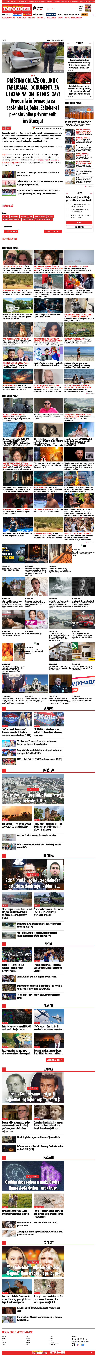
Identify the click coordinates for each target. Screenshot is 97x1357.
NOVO (3, 15)
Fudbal (4, 961)
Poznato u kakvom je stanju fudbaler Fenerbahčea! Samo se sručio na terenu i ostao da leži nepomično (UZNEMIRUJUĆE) (39, 987)
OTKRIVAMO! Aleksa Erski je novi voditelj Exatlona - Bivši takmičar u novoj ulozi (48, 732)
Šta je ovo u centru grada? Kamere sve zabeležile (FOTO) (33, 798)
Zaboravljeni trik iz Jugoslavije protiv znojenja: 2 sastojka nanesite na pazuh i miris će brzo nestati (40, 1233)
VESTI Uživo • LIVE (57, 1352)
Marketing (51, 1336)
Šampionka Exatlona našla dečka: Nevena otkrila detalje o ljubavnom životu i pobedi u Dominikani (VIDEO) (39, 752)
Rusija (67, 18)
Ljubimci (5, 1207)
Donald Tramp (76, 18)
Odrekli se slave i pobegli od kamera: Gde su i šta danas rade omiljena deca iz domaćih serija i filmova (48, 1125)
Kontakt (50, 1340)
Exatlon (5, 725)
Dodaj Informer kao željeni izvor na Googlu (49, 128)
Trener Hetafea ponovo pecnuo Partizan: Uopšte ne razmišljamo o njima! (38, 996)
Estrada (33, 1262)
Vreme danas (21, 18)
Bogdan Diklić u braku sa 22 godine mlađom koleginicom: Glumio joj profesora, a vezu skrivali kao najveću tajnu (16, 1127)
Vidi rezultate (79, 227)
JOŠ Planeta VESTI (53, 1060)
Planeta (59, 15)
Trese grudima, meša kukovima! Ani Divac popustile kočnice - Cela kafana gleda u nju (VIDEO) (48, 1299)
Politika (8, 15)
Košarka (37, 961)
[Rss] (84, 1339)
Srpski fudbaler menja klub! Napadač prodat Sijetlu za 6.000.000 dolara (13, 968)
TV (2, 1340)
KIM (31, 216)
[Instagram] (78, 1339)
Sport (27, 1336)
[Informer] (48, 8)
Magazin (71, 15)
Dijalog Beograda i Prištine (12, 220)
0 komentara (12, 231)
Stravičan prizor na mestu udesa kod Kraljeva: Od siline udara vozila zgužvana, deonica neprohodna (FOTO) (17, 913)
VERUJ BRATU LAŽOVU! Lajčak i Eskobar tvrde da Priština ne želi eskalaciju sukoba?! (38, 174)
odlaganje (15, 216)
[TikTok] (87, 1339)
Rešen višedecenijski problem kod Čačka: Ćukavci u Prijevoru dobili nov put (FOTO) (39, 846)
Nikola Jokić (51, 18)
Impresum (51, 1342)
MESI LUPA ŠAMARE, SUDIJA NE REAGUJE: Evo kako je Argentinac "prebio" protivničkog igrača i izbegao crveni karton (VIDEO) (38, 192)
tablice (51, 216)
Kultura (33, 1088)
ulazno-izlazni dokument (44, 220)
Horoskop (31, 18)
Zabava (66, 15)
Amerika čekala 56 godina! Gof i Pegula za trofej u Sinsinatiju (37, 977)
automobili (41, 18)
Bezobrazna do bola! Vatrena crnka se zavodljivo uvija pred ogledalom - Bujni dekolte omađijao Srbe (16, 1299)
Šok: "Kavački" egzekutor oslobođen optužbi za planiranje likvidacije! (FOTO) (32, 883)
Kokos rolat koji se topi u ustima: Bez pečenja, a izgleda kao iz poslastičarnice (37, 1224)
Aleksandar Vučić (8, 18)
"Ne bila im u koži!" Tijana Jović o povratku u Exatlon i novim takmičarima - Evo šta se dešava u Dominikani (36, 743)
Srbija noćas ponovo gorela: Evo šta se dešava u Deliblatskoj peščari (16, 825)
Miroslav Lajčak (40, 216)
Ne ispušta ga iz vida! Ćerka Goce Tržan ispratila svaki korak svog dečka (38, 1309)
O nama (50, 1338)
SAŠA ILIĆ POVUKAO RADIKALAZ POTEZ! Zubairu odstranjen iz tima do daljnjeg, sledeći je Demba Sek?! (40, 183)
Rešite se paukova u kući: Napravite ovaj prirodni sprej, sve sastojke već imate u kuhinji (48, 1214)
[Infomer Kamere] (39, 8)
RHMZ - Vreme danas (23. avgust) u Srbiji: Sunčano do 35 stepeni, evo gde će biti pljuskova (48, 827)
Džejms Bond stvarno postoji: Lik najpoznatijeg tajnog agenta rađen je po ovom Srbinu (33, 1097)
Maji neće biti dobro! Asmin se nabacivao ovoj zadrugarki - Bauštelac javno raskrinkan (39, 1318)
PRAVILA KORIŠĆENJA (53, 1344)
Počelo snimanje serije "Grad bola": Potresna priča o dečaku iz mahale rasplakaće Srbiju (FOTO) (40, 1148)
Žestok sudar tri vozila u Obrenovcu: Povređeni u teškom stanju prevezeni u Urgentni (48, 912)
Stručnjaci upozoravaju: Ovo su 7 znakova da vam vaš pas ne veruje (15, 1212)
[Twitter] (75, 1339)
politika (24, 216)
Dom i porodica (39, 1207)
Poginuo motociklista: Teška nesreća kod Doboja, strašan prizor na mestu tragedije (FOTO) (39, 925)
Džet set (77, 15)
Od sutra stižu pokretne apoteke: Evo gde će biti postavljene (36, 835)
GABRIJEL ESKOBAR (28, 220)
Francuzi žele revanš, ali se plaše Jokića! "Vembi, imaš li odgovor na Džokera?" (48, 968)
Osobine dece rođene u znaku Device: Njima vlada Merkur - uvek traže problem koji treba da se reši (33, 1185)
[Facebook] (73, 1339)
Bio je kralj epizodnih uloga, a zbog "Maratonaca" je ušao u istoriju (38, 1137)
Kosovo (6, 216)
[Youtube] (81, 1339)
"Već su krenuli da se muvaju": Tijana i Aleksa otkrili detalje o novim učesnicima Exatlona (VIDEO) (16, 732)
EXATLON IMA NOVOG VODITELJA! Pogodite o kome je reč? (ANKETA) (39, 759)
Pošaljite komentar (52, 231)
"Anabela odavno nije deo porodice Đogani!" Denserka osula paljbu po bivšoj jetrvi (33, 1270)
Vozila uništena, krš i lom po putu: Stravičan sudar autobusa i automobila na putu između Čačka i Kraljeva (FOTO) (37, 934)
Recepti (60, 18)
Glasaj (79, 223)
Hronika (41, 15)
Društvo (35, 15)
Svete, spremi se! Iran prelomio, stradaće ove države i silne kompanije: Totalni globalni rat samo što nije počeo (17, 1052)
